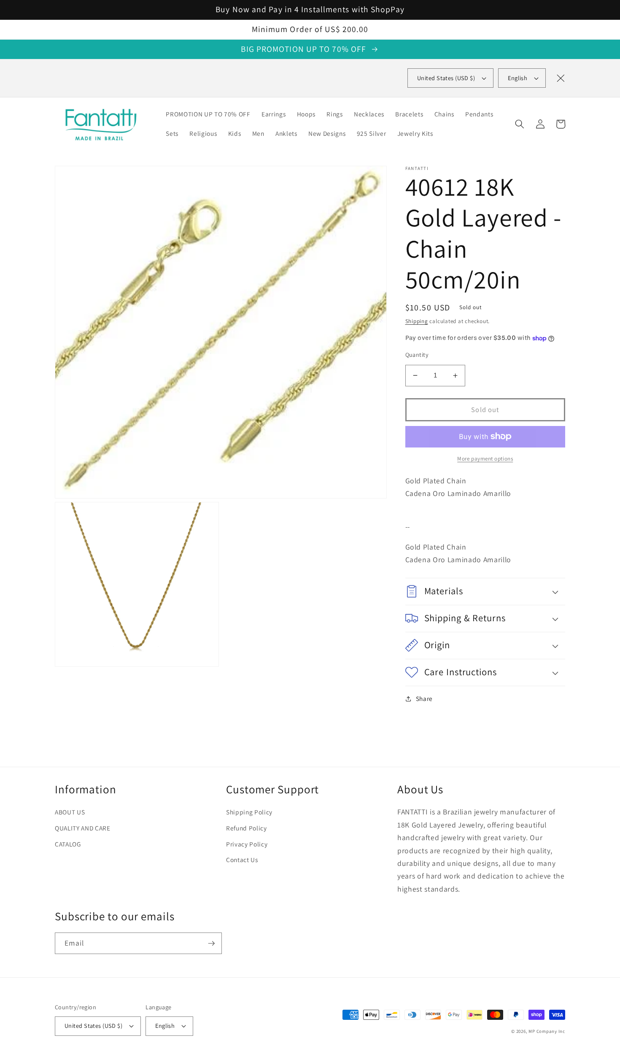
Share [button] (424, 698)
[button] (519, 124)
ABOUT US (70, 812)
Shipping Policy (249, 812)
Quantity (417, 354)
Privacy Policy (246, 844)
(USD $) (446, 78)
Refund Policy (246, 828)
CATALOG (68, 844)
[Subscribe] (211, 943)
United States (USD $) (93, 1026)
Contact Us (242, 859)
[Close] (560, 78)
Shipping (416, 321)
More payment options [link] (485, 458)
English (517, 78)
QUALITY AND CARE (83, 828)
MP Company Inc (546, 1031)
